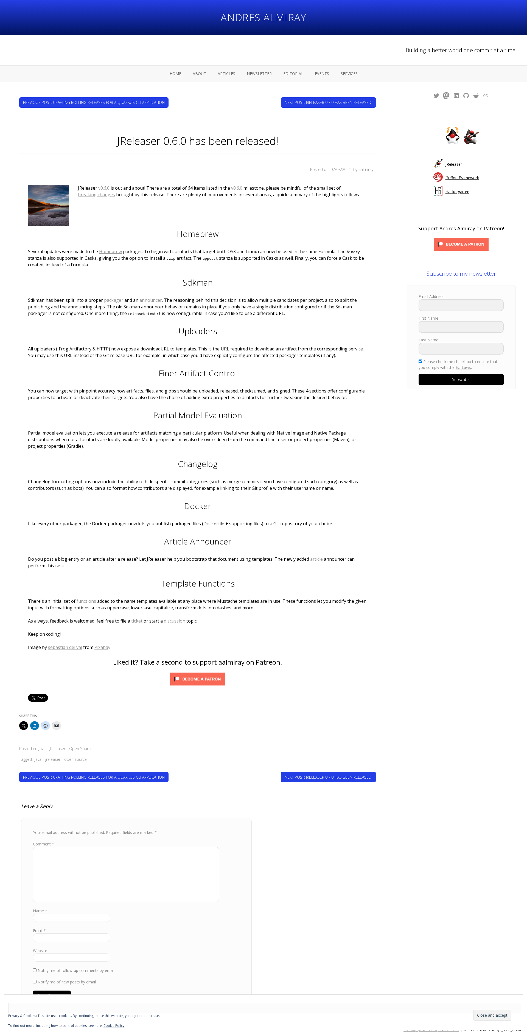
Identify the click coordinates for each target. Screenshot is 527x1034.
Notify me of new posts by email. (67, 982)
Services (349, 73)
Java (42, 748)
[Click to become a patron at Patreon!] (197, 680)
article (316, 559)
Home (175, 73)
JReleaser (57, 748)
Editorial (293, 73)
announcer (150, 300)
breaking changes (96, 195)
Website (40, 950)
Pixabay (102, 647)
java (38, 759)
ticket (136, 621)
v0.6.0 (104, 188)
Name (40, 910)
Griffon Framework (462, 177)
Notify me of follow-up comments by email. (76, 970)
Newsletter (259, 73)
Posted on (330, 169)
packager (113, 300)
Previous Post (94, 102)
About (199, 73)
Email (39, 930)
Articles (226, 73)
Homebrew (110, 251)
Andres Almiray (263, 17)
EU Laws (463, 367)
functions (86, 601)
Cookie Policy (113, 1025)
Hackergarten (457, 191)
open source (75, 759)
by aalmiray (363, 169)
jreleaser (52, 759)
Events (322, 73)
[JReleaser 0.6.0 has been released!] (48, 206)
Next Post (328, 102)
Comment (43, 844)
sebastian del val (65, 647)
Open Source (80, 748)
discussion (174, 621)
